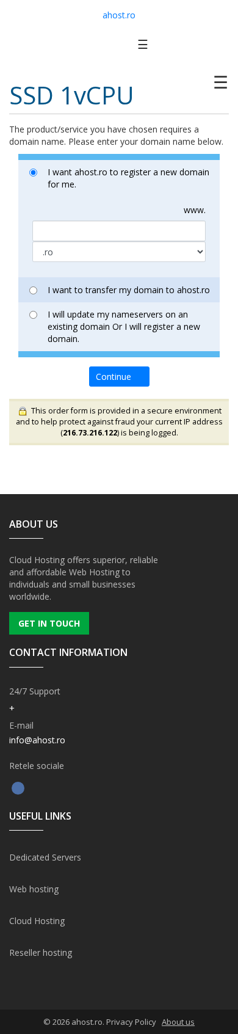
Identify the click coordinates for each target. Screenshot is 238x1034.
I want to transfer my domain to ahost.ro (129, 290)
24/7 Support (34, 691)
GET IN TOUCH (49, 623)
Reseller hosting (40, 952)
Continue (116, 376)
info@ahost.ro (37, 740)
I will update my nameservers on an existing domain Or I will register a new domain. (124, 326)
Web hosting (34, 889)
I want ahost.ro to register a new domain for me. (128, 178)
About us (178, 1021)
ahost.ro (119, 15)
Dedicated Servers (45, 857)
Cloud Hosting (37, 921)
